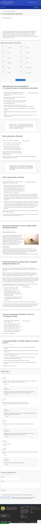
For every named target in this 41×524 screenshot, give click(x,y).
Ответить (7, 394)
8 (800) (24, 515)
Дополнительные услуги (34, 507)
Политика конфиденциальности (6, 522)
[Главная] (1, 11)
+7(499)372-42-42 (32, 2)
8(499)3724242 (23, 517)
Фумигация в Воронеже (24, 512)
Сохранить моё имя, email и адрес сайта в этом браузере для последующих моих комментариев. (17, 494)
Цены (31, 510)
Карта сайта (10, 522)
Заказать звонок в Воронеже (36, 7)
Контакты (31, 512)
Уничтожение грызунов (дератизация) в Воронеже (24, 511)
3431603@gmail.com (22, 521)
